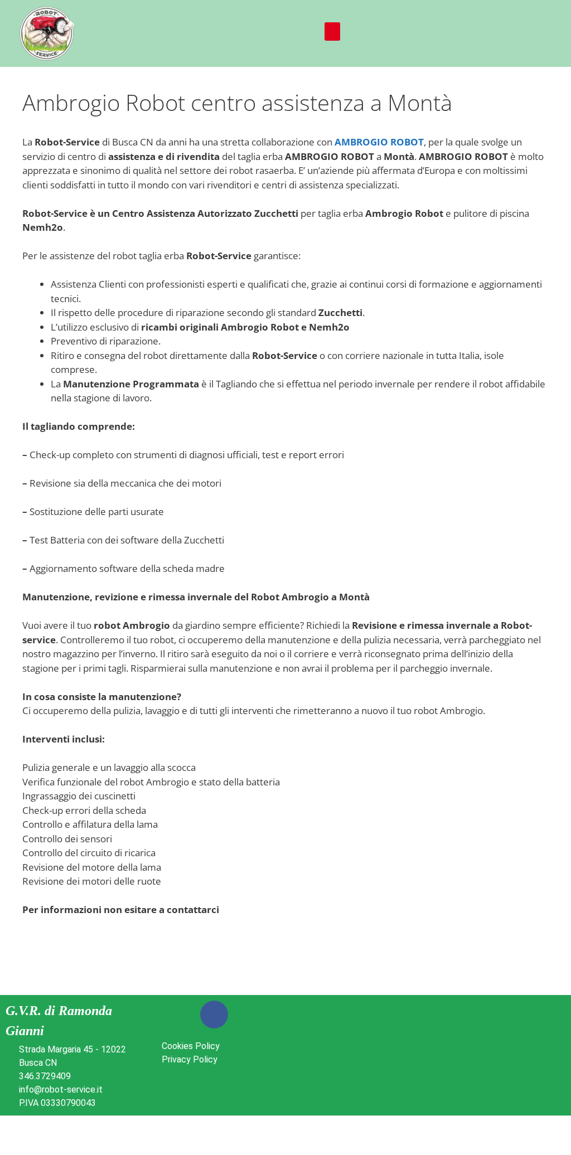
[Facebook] (214, 1014)
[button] (332, 31)
